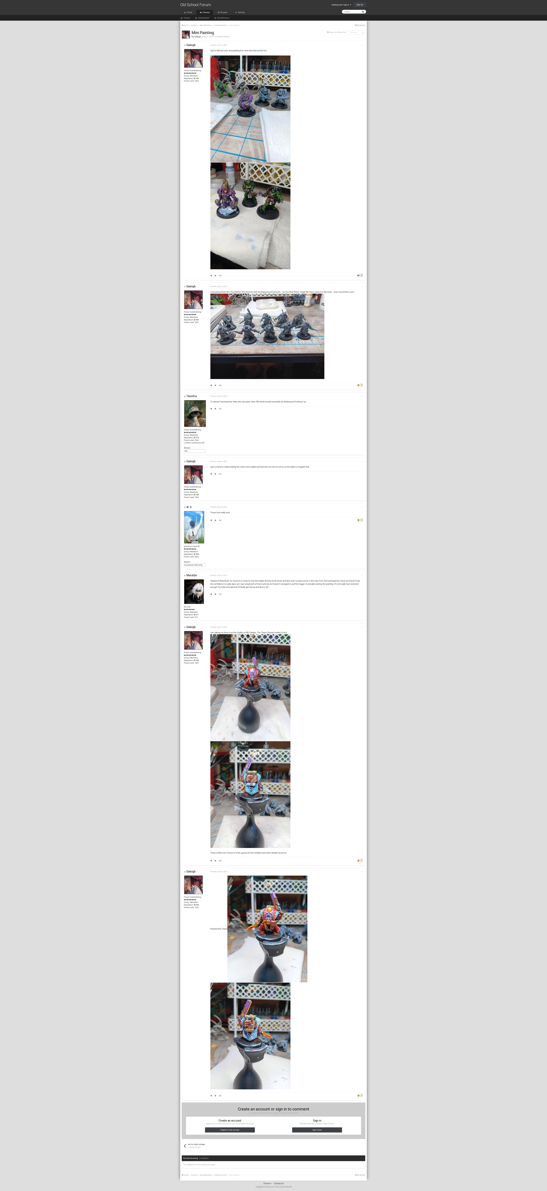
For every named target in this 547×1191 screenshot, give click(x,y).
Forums (206, 12)
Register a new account (230, 1130)
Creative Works (223, 36)
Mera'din (191, 575)
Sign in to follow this (337, 32)
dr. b (189, 507)
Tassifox (191, 396)
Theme (266, 1183)
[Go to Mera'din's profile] (194, 591)
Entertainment (203, 18)
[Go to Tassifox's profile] (195, 413)
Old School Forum (195, 4)
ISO (220, 276)
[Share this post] (362, 45)
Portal (189, 12)
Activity (241, 12)
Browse (223, 12)
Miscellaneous (223, 18)
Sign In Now (317, 1130)
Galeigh (197, 36)
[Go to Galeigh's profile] (186, 35)
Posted (218, 45)
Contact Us (279, 1183)
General (186, 18)
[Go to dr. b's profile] (194, 527)
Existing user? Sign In (341, 5)
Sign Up (360, 5)
